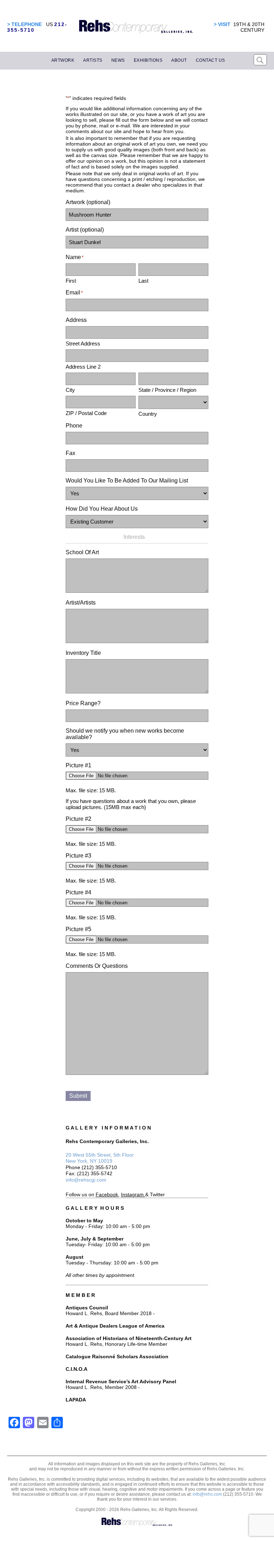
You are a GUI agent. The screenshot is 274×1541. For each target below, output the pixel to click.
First (71, 281)
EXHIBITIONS (148, 60)
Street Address (83, 343)
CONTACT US (210, 60)
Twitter (157, 1194)
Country (147, 414)
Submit (78, 1096)
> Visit (222, 24)
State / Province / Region (167, 390)
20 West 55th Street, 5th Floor (100, 1155)
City (70, 390)
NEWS (118, 60)
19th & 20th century (248, 27)
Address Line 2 (83, 367)
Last (143, 281)
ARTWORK (63, 60)
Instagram (132, 1194)
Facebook (107, 1194)
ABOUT (179, 60)
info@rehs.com (207, 1494)
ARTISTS (92, 60)
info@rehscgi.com (86, 1180)
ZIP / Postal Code (86, 413)
